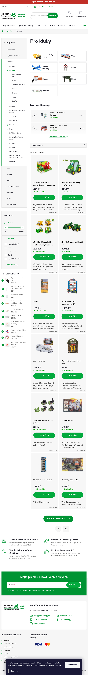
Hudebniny (13, 121)
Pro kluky (12, 70)
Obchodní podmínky (11, 657)
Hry (8, 168)
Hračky (9, 62)
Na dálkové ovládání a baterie (17, 111)
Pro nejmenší (11, 204)
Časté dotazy (8, 647)
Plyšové (12, 106)
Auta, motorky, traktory (17, 75)
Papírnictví (11, 50)
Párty (9, 180)
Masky (9, 174)
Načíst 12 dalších (56, 519)
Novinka (11, 251)
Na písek (12, 147)
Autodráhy (13, 116)
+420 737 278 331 (40, 620)
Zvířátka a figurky (15, 133)
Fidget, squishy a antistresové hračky (16, 157)
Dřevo (11, 129)
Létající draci (13, 151)
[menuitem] (8, 25)
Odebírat (73, 585)
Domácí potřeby (13, 186)
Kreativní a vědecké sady (16, 138)
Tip (10, 255)
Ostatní (12, 162)
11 (66, 529)
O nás (6, 653)
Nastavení (14, 671)
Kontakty (4, 7)
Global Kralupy (65, 620)
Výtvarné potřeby (13, 56)
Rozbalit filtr (13, 265)
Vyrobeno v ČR (14, 259)
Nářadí (14, 97)
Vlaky (14, 80)
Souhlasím (72, 664)
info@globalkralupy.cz (42, 616)
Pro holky (12, 66)
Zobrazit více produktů (57, 137)
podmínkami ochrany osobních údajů (42, 590)
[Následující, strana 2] (58, 529)
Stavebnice (13, 125)
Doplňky (15, 101)
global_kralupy (39, 624)
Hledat (52, 15)
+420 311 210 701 (66, 616)
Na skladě (13, 244)
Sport (9, 198)
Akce (10, 248)
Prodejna (7, 650)
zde (59, 665)
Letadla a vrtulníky (18, 85)
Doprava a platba (10, 643)
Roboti (14, 89)
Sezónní (10, 192)
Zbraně (14, 93)
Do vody (12, 143)
